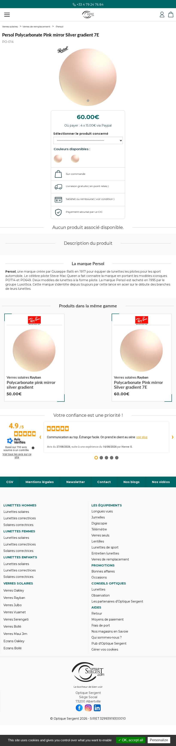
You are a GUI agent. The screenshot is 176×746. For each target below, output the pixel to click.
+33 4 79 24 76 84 (90, 6)
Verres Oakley (13, 590)
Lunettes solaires (16, 512)
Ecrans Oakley (13, 641)
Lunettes (98, 589)
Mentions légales (40, 482)
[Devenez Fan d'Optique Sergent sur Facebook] (79, 708)
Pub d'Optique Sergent (108, 643)
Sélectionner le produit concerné (80, 134)
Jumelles (98, 517)
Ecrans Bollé (12, 648)
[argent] (62, 158)
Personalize (159, 740)
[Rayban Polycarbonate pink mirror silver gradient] (34, 358)
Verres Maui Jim (15, 634)
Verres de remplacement (36, 26)
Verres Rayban (14, 598)
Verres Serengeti (16, 619)
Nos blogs (131, 482)
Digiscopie (99, 523)
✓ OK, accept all (130, 740)
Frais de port (100, 625)
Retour (96, 613)
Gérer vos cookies (104, 649)
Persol (59, 26)
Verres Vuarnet (14, 612)
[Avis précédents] (40, 437)
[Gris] (79, 158)
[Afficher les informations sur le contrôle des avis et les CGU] (33, 448)
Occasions (99, 577)
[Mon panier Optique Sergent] (170, 14)
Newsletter (75, 482)
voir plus (141, 437)
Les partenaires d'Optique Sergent (117, 601)
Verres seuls (100, 535)
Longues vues (102, 511)
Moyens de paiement (107, 619)
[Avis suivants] (173, 437)
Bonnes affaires (103, 571)
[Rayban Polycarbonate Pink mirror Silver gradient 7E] (142, 358)
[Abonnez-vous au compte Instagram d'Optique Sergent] (88, 708)
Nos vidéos (161, 482)
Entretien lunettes (105, 553)
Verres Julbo (12, 605)
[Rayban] (34, 320)
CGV (9, 482)
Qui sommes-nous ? (106, 637)
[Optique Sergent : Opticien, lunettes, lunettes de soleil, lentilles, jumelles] (88, 14)
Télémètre (99, 529)
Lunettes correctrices (19, 518)
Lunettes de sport (104, 547)
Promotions (103, 565)
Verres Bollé (12, 626)
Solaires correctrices (18, 525)
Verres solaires (10, 26)
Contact (104, 482)
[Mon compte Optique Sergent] (162, 14)
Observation (100, 595)
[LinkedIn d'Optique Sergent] (97, 708)
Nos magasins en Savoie (109, 631)
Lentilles (97, 541)
